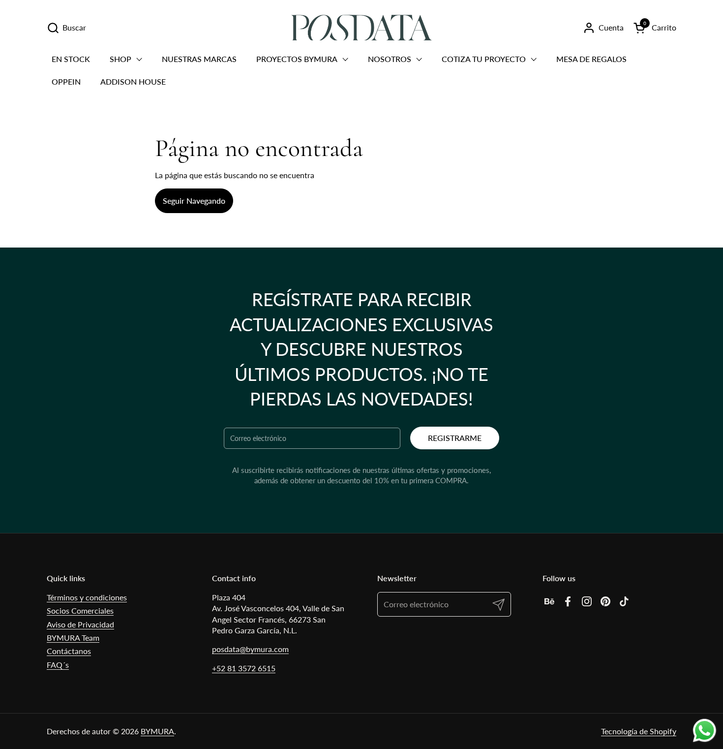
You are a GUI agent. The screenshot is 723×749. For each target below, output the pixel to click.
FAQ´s (58, 664)
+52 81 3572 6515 (243, 668)
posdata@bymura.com (250, 649)
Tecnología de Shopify (638, 731)
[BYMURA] (361, 27)
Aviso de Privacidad (80, 624)
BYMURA (157, 731)
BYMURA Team (73, 637)
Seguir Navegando (194, 200)
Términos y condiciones (87, 597)
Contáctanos (69, 650)
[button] (66, 28)
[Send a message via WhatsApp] (704, 730)
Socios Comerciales (80, 610)
